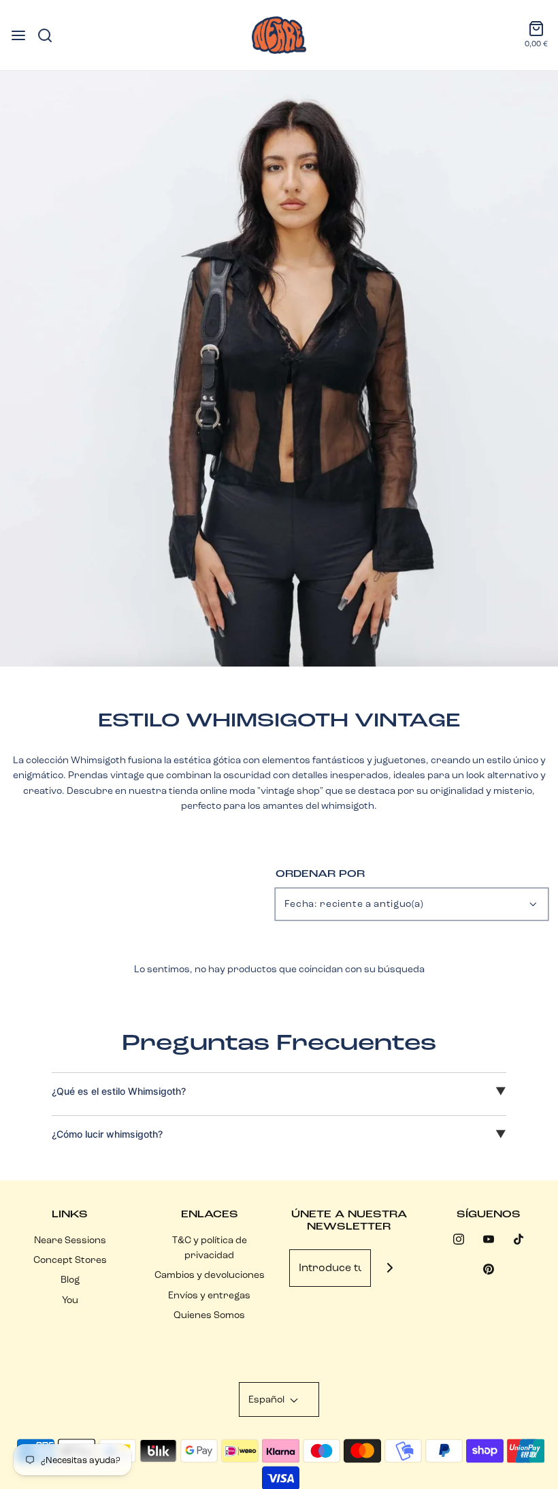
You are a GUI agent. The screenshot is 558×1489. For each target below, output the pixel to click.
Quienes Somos (209, 1314)
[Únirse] (389, 1268)
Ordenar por (320, 873)
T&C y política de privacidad (209, 1247)
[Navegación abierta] (18, 35)
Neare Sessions (70, 1239)
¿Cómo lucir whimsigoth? (107, 1134)
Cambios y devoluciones (209, 1274)
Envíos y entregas (209, 1295)
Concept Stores (70, 1259)
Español (267, 1399)
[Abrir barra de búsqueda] (50, 35)
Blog (70, 1279)
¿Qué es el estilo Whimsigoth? (119, 1091)
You (70, 1299)
